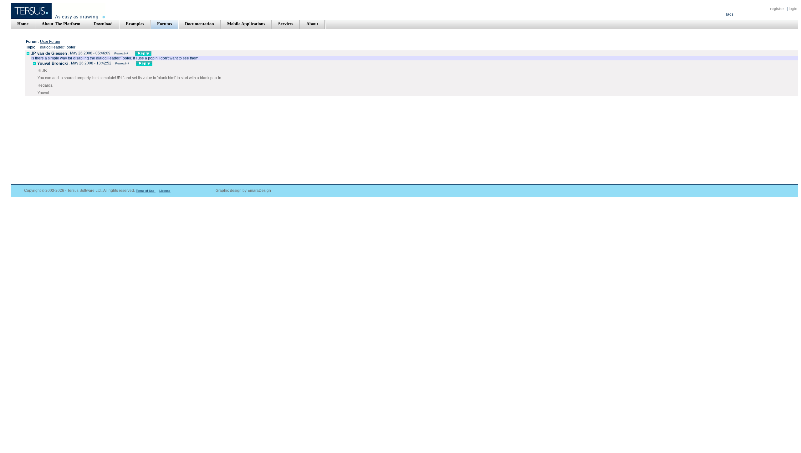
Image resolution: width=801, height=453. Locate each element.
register (777, 9)
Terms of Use (146, 190)
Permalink (121, 53)
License (165, 190)
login (793, 9)
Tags (729, 14)
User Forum (50, 41)
